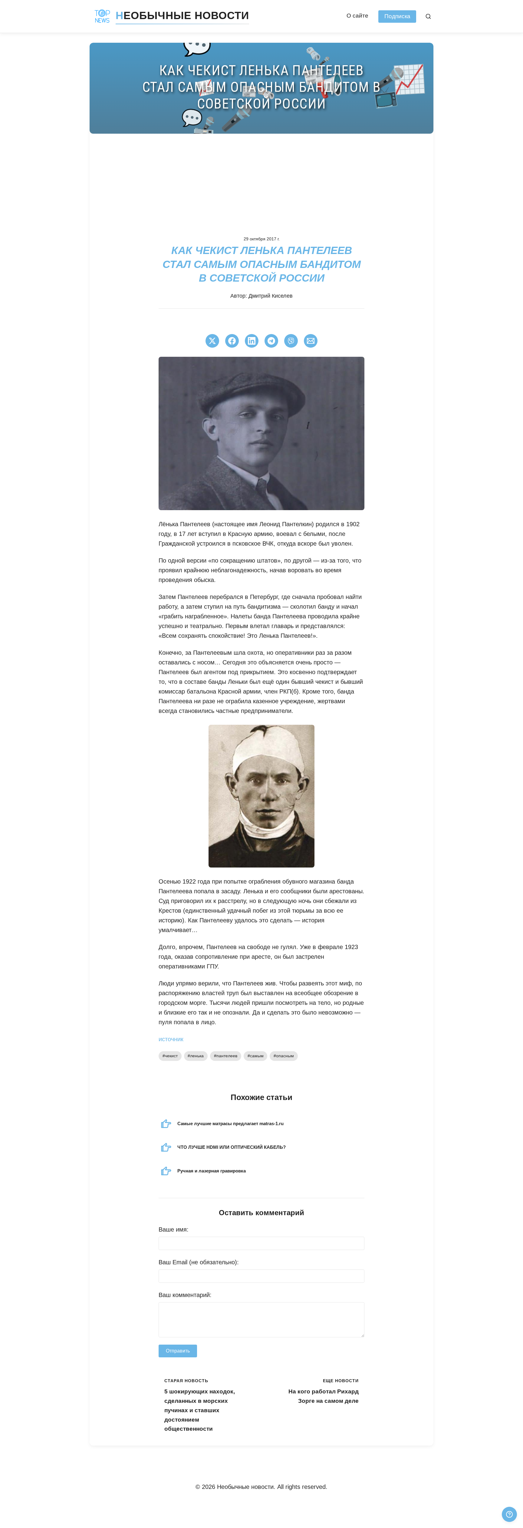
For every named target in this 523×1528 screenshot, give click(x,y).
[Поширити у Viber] (291, 341)
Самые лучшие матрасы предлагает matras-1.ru (230, 1123)
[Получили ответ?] (509, 1514)
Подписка (397, 16)
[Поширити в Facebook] (232, 341)
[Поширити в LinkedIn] (251, 341)
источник (171, 1039)
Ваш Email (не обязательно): (199, 1262)
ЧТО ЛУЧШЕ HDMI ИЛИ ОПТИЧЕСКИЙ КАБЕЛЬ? (231, 1147)
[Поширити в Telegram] (271, 341)
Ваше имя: (174, 1229)
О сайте (357, 15)
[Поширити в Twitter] (212, 341)
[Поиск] (428, 17)
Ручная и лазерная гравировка (211, 1170)
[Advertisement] (261, 179)
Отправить (178, 1350)
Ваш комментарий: (185, 1295)
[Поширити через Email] (310, 341)
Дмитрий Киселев (270, 296)
